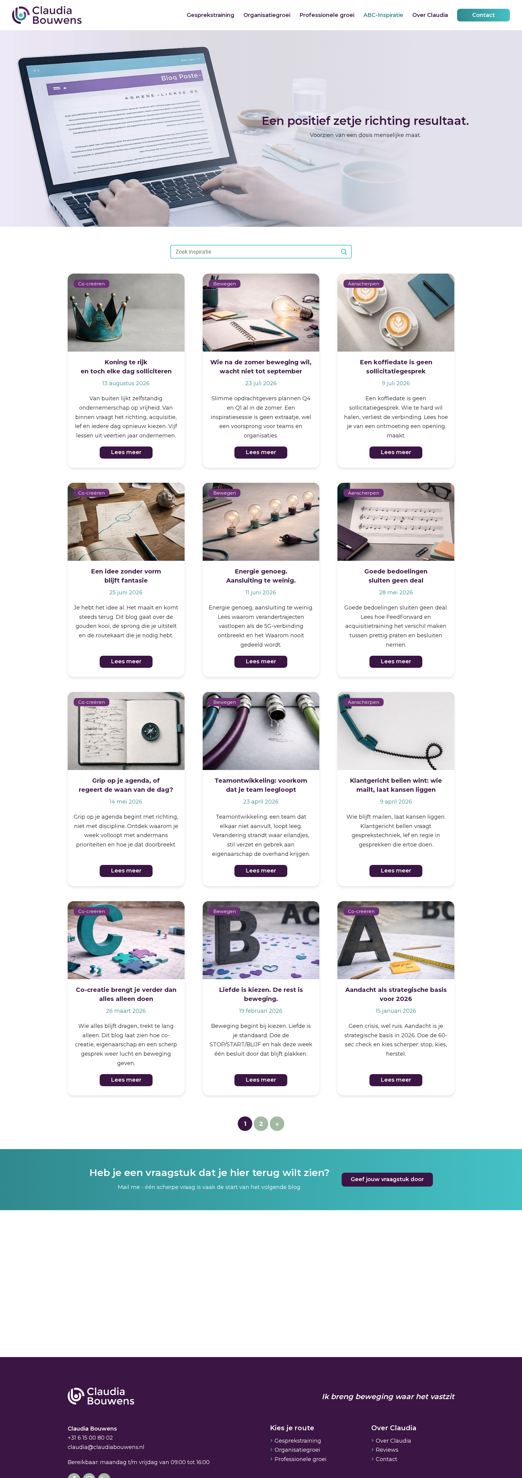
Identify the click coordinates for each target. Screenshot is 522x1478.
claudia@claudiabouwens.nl (106, 1447)
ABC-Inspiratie (383, 15)
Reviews (387, 1450)
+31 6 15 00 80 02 (90, 1437)
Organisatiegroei (266, 15)
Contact (483, 15)
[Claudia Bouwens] (101, 1396)
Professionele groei (326, 15)
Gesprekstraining (210, 15)
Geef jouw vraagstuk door (387, 1179)
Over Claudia (430, 15)
